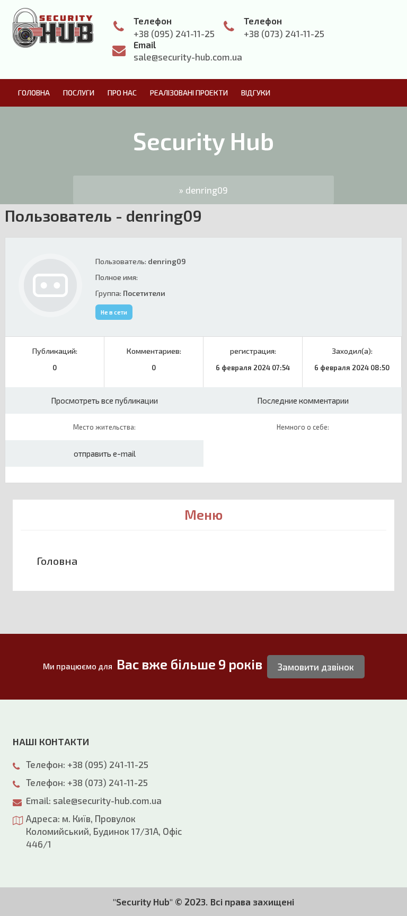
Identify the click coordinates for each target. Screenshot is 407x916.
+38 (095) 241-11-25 (174, 33)
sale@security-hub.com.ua (188, 56)
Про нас (122, 92)
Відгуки (255, 92)
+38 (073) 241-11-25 (284, 33)
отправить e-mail (105, 453)
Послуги (78, 92)
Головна (34, 92)
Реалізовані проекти (189, 92)
